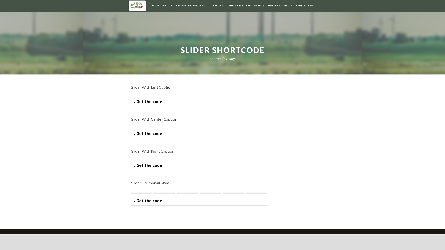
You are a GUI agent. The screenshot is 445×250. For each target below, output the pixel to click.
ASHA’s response (239, 5)
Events (259, 5)
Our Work (215, 5)
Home (155, 5)
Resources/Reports (190, 5)
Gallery (274, 5)
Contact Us (305, 5)
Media (288, 5)
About (167, 5)
